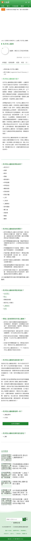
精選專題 (23, 530)
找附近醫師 (15, 423)
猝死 (5, 309)
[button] (28, 6)
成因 (17, 62)
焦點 (2, 6)
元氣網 (6, 40)
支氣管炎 (6, 293)
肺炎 (5, 296)
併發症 (4, 62)
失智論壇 (15, 6)
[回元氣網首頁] (6, 2)
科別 (22, 62)
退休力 (12, 533)
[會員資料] (26, 2)
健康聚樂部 (16, 530)
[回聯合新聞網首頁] (2, 2)
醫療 (22, 6)
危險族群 (11, 62)
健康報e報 (16, 523)
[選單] (29, 2)
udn (2, 40)
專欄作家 (24, 533)
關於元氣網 (8, 530)
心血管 (17, 40)
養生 (8, 6)
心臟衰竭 (6, 305)
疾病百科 (12, 40)
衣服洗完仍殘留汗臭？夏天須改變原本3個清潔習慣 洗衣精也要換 (18, 10)
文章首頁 (18, 533)
